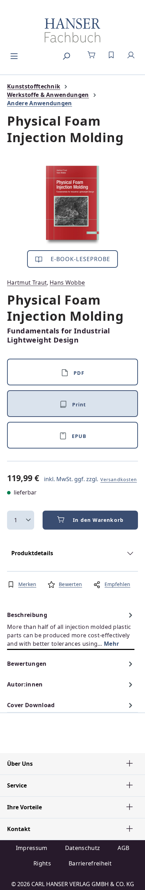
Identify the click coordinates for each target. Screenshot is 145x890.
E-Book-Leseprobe (80, 259)
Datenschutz (82, 848)
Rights (42, 863)
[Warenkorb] (91, 55)
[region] (72, 205)
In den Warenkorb (98, 520)
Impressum (32, 848)
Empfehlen (117, 584)
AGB (123, 848)
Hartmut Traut (27, 282)
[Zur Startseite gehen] (72, 30)
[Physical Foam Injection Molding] (72, 205)
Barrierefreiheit (90, 863)
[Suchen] (66, 55)
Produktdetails (32, 553)
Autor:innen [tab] (25, 684)
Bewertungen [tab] (27, 664)
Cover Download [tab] (31, 705)
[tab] (70, 629)
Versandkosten (118, 479)
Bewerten (70, 584)
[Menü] (14, 55)
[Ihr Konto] (131, 55)
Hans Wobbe (67, 282)
